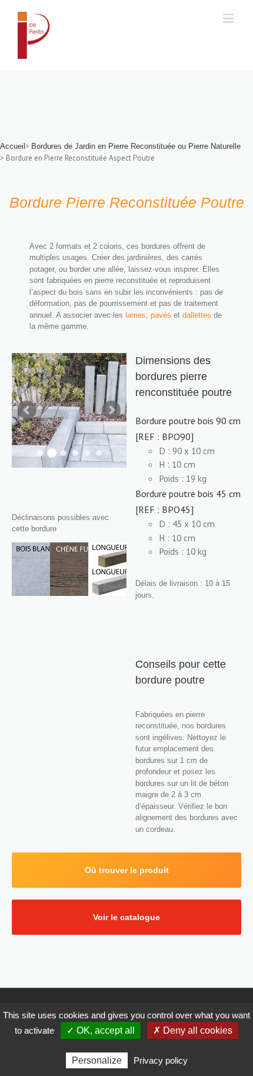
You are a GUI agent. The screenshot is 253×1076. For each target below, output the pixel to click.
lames (135, 315)
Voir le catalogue (126, 917)
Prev (27, 410)
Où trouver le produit (127, 870)
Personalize (97, 1060)
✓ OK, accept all (100, 1030)
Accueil (12, 146)
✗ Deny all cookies (192, 1030)
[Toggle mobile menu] (229, 18)
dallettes (198, 315)
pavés (162, 315)
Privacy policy (161, 1060)
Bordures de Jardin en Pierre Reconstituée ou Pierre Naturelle (136, 146)
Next (111, 410)
